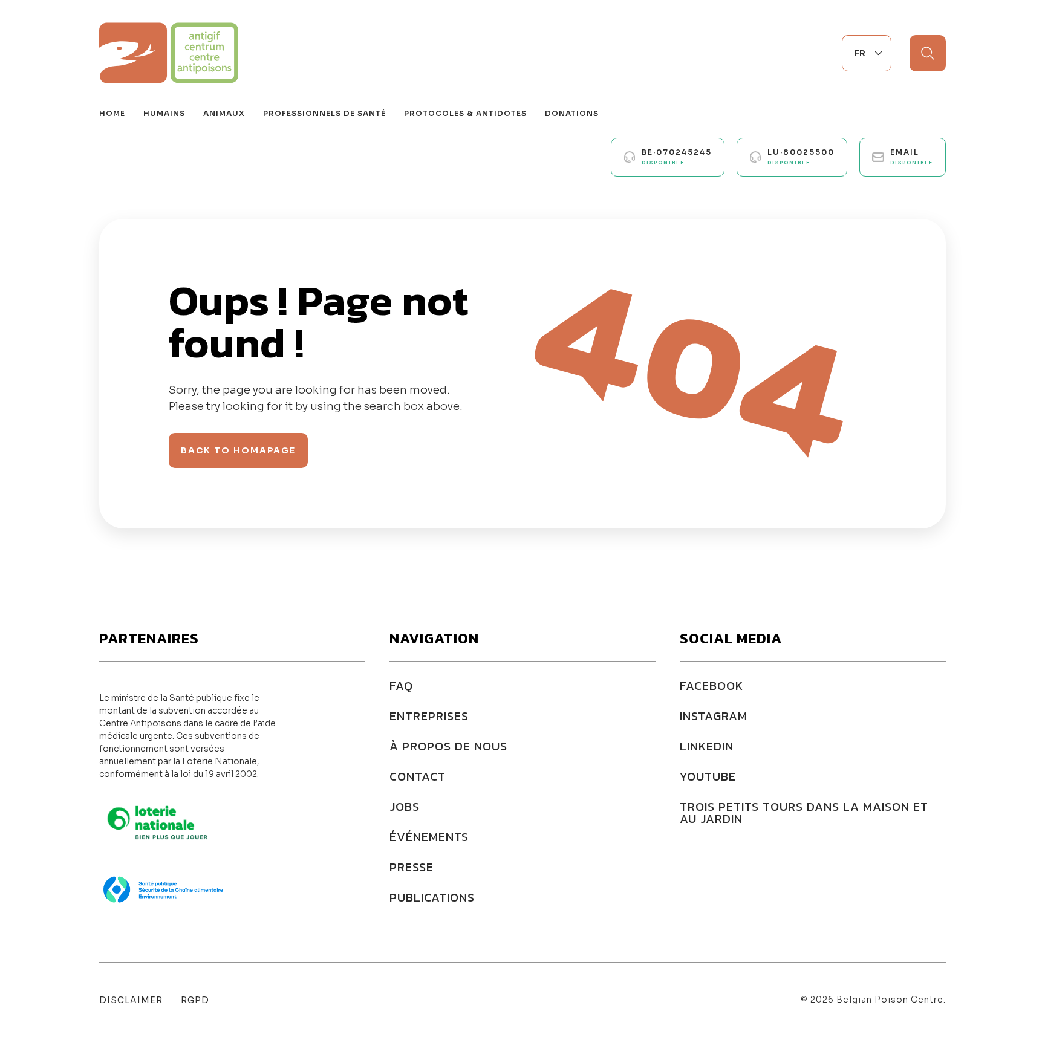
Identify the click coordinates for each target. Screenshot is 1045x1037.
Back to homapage (238, 450)
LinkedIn (707, 746)
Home (112, 113)
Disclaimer (131, 1000)
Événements (429, 837)
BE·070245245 (677, 157)
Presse (411, 867)
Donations (572, 113)
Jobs (404, 807)
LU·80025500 (801, 157)
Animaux (224, 113)
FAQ (401, 686)
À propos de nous (448, 746)
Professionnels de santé (324, 113)
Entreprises (429, 716)
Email (911, 157)
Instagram (713, 716)
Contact (417, 776)
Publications (432, 897)
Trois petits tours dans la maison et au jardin (804, 813)
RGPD (195, 1000)
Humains (164, 113)
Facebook (711, 686)
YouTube (708, 776)
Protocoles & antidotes (465, 113)
